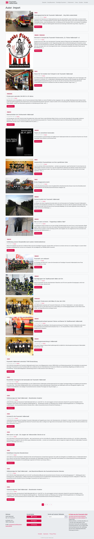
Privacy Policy (53, 533)
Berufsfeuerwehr (51, 2)
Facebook (34, 516)
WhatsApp (34, 524)
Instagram (34, 520)
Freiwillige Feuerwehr (61, 2)
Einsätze (81, 2)
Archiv (8, 377)
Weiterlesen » (38, 26)
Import (45, 17)
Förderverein (70, 2)
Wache (36, 12)
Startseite (44, 2)
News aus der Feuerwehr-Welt (78, 514)
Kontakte (86, 2)
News (76, 2)
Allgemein (36, 35)
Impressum (45, 533)
